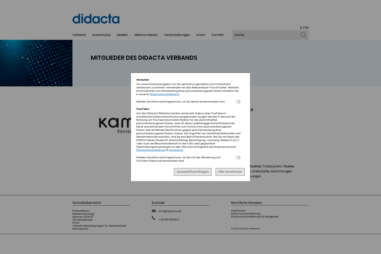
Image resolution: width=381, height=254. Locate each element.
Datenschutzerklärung (164, 94)
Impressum (176, 150)
